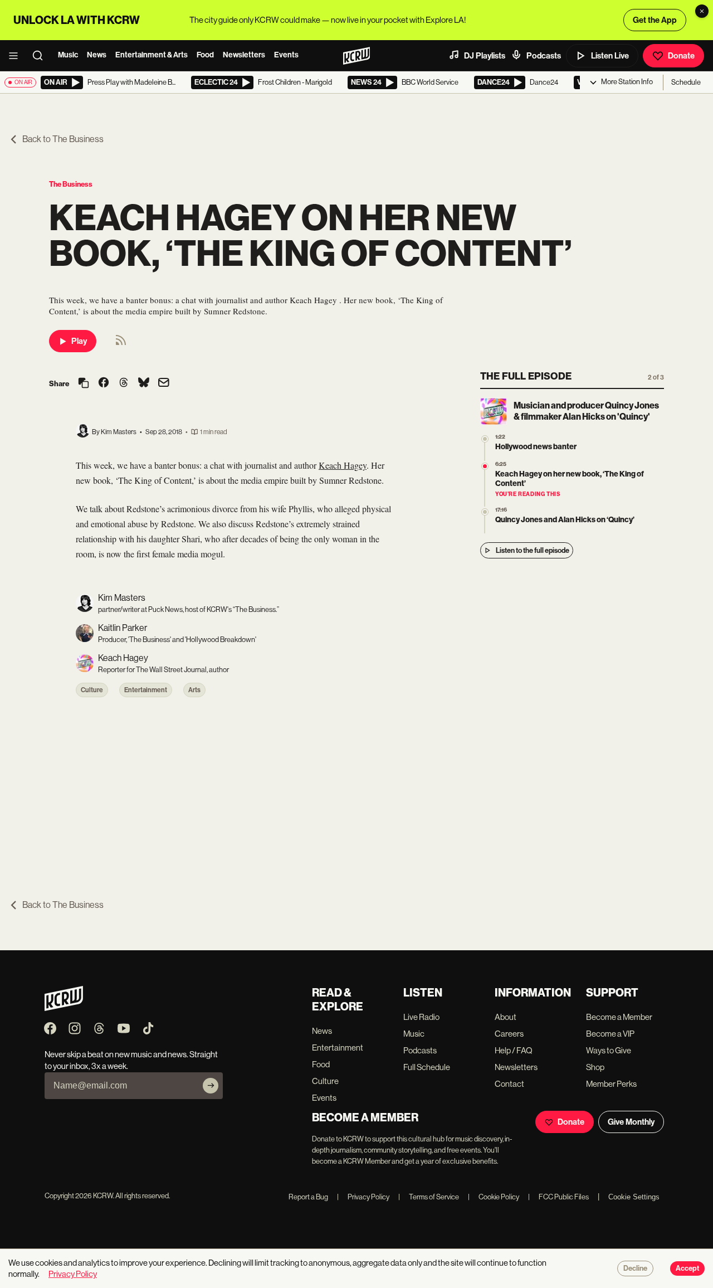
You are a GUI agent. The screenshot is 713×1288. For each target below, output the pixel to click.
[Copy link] (83, 383)
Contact (509, 1083)
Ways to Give (608, 1050)
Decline (635, 1268)
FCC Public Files (558, 1197)
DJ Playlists (484, 56)
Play (79, 341)
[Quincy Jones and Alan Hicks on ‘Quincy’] (485, 512)
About (505, 1017)
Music (68, 55)
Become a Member (619, 1017)
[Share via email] (163, 384)
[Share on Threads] (123, 383)
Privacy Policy (363, 1197)
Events (286, 55)
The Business (70, 184)
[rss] (121, 343)
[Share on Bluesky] (143, 383)
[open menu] (16, 55)
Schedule (686, 82)
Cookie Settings (634, 1197)
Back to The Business (63, 139)
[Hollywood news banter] (485, 439)
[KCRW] (64, 1008)
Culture (92, 690)
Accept (687, 1268)
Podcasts (543, 56)
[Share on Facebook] (103, 383)
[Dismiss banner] (702, 11)
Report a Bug (308, 1197)
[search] (41, 55)
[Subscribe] (210, 1085)
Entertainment (145, 690)
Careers (509, 1033)
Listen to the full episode (532, 550)
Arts (194, 690)
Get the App (655, 20)
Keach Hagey (343, 465)
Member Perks (611, 1083)
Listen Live (610, 56)
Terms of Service (428, 1197)
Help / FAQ (514, 1050)
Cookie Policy (493, 1197)
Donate (681, 56)
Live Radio (421, 1017)
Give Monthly (631, 1122)
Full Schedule (426, 1067)
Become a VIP (610, 1033)
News (96, 55)
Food (205, 55)
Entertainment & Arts (151, 55)
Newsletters (244, 55)
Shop (595, 1067)
